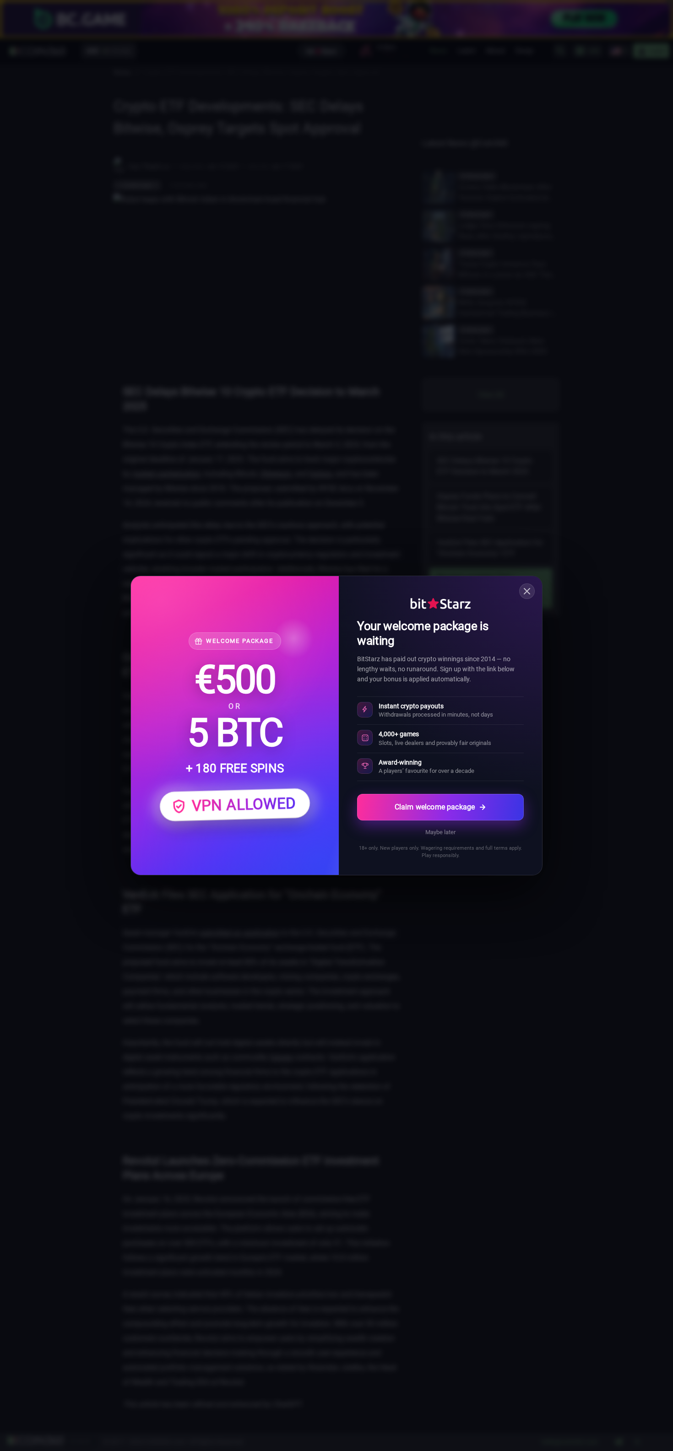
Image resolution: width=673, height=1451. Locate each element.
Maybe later (440, 832)
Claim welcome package (435, 807)
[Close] (527, 591)
